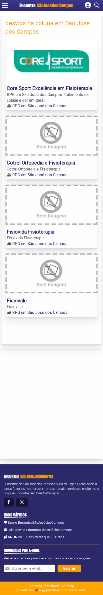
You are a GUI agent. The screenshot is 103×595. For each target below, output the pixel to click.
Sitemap (68, 586)
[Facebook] (9, 502)
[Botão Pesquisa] (98, 5)
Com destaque (38, 537)
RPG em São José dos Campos (40, 105)
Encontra (46, 5)
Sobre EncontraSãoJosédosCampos (36, 522)
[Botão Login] (88, 5)
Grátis (59, 537)
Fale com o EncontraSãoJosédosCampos (40, 530)
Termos (35, 586)
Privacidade (51, 586)
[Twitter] (22, 502)
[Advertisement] (51, 403)
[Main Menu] (5, 5)
